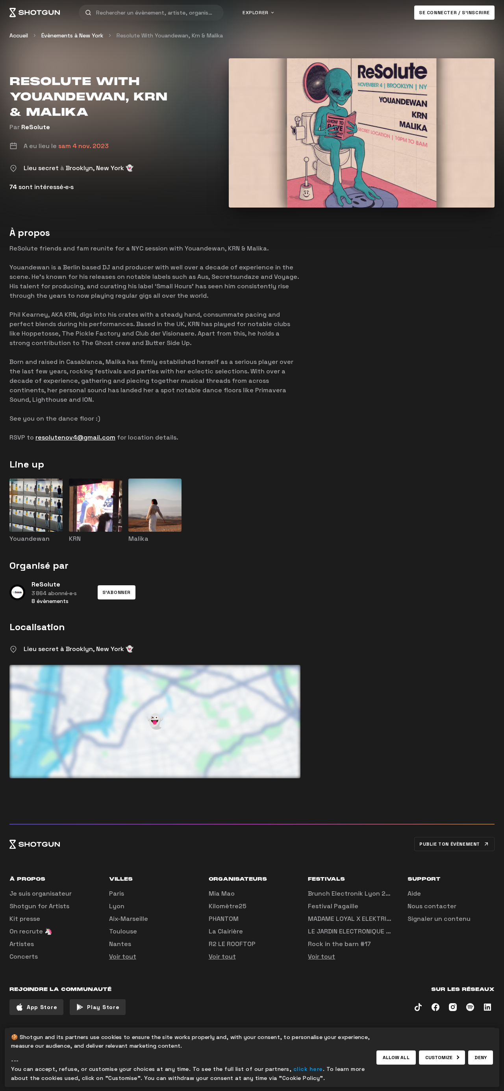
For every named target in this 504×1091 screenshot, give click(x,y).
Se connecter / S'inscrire (454, 12)
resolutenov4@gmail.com (75, 437)
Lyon (116, 906)
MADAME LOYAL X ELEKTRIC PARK (357, 919)
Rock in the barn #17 (339, 944)
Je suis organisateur (40, 893)
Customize (439, 1057)
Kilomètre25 (227, 906)
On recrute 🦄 (30, 931)
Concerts (23, 956)
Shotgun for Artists (39, 906)
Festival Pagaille (333, 906)
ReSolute (35, 127)
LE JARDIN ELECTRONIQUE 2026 (355, 931)
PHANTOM (224, 919)
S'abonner (116, 592)
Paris (116, 893)
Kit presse (24, 919)
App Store (42, 1007)
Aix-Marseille (128, 919)
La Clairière (226, 931)
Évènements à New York (72, 35)
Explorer (256, 12)
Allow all (396, 1057)
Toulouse (123, 931)
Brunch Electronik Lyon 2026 (353, 893)
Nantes (120, 944)
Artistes (21, 944)
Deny (480, 1057)
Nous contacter (432, 906)
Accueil (18, 35)
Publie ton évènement (449, 844)
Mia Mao (222, 893)
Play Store (103, 1007)
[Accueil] (34, 12)
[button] (116, 592)
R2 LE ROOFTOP (232, 944)
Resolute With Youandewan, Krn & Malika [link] (170, 35)
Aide (414, 893)
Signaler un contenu (439, 919)
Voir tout (122, 956)
